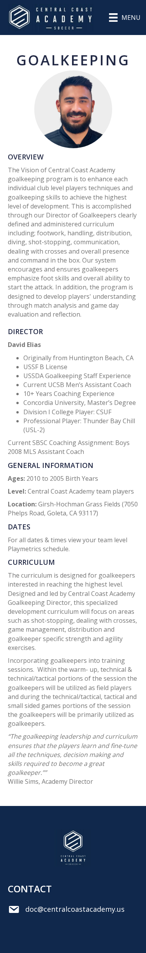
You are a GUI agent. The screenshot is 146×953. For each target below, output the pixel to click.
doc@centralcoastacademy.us (75, 909)
